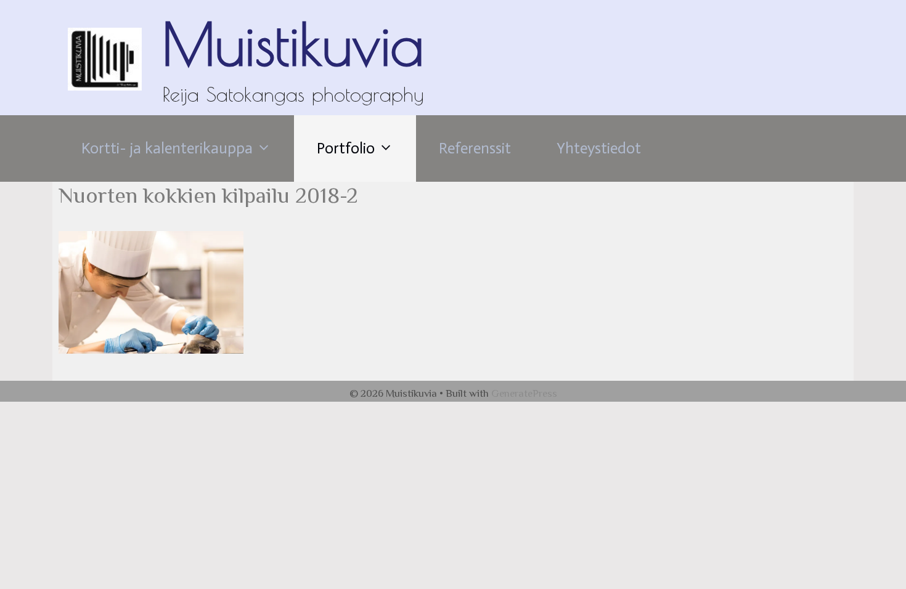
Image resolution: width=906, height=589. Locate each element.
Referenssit (475, 148)
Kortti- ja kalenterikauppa (167, 148)
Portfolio (346, 148)
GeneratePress (524, 393)
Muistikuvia (293, 44)
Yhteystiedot (599, 148)
